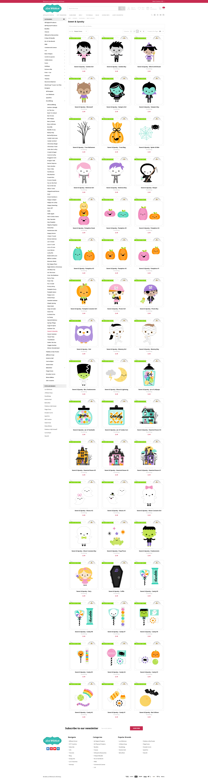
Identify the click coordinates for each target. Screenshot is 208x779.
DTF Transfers (61, 15)
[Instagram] (163, 14)
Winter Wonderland (53, 348)
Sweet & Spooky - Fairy (83, 591)
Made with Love (52, 255)
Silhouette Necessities (51, 35)
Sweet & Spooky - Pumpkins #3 (84, 268)
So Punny (50, 317)
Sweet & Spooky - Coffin (116, 591)
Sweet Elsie (49, 364)
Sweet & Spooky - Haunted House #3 (84, 470)
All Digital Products (50, 22)
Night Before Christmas (54, 267)
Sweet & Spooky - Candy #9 (149, 591)
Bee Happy (50, 118)
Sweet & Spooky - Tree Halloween (84, 147)
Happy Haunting (52, 205)
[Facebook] (154, 14)
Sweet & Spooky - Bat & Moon (149, 712)
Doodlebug (49, 101)
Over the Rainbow (52, 275)
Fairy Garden (51, 166)
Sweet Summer (52, 334)
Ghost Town (51, 188)
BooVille (49, 127)
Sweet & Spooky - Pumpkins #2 (116, 268)
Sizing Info (105, 15)
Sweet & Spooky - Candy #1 (116, 712)
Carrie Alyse (49, 361)
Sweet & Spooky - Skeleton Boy (116, 188)
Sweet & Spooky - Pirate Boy (149, 309)
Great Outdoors (52, 197)
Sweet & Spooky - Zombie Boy (116, 67)
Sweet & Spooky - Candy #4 (116, 672)
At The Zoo (50, 110)
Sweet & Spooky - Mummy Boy (149, 349)
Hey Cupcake (51, 219)
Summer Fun (51, 328)
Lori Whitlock (50, 94)
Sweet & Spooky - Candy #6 (149, 632)
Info (80, 15)
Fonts (46, 63)
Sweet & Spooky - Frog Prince (116, 551)
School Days (51, 297)
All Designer (49, 91)
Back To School (52, 113)
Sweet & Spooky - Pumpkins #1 (149, 268)
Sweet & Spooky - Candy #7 (116, 632)
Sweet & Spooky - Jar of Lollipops (149, 389)
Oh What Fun (51, 269)
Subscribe (72, 15)
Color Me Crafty (52, 149)
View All (47, 436)
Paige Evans (49, 371)
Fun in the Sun (51, 185)
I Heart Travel (51, 236)
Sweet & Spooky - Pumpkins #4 (149, 228)
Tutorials (89, 15)
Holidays (47, 66)
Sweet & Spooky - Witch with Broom (149, 67)
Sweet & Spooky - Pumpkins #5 (116, 228)
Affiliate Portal (48, 15)
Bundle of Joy (51, 130)
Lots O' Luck (51, 244)
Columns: (126, 31)
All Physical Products (51, 25)
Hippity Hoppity (52, 225)
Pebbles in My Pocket (52, 352)
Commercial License (51, 47)
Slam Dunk (50, 306)
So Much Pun (51, 314)
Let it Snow (50, 241)
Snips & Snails (51, 309)
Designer (47, 88)
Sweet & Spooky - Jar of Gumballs (84, 430)
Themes (47, 78)
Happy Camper (51, 200)
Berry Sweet (51, 121)
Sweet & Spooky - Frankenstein (149, 551)
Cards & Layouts (50, 57)
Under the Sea (51, 342)
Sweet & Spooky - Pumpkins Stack (84, 228)
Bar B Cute (50, 116)
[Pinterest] (157, 14)
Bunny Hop (50, 132)
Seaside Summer (52, 300)
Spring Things (51, 323)
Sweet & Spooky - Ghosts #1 (116, 510)
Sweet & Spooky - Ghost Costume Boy (84, 551)
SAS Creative (50, 380)
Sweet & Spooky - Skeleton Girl (84, 188)
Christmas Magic (52, 144)
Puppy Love (50, 295)
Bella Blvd (49, 367)
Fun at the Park (52, 183)
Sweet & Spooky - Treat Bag (116, 147)
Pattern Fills (48, 69)
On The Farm (51, 272)
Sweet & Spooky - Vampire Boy (149, 107)
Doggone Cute (51, 157)
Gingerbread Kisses (53, 191)
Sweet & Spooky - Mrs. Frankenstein (84, 389)
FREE (46, 44)
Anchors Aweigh (52, 107)
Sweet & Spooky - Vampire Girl (116, 107)
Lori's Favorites (117, 15)
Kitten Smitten (52, 239)
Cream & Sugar (52, 152)
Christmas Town (52, 146)
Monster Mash (51, 261)
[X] (151, 14)
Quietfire (49, 97)
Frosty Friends (51, 180)
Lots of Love (51, 247)
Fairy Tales (50, 169)
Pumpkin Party (51, 289)
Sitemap (71, 764)
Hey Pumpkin (51, 222)
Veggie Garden (51, 345)
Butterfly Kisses (52, 135)
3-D (46, 50)
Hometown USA (52, 230)
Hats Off (50, 208)
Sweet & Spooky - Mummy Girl (116, 349)
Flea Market (51, 174)
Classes (47, 32)
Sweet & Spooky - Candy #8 (84, 632)
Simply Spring (51, 303)
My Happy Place (52, 264)
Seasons (47, 75)
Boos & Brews (51, 124)
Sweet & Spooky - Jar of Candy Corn (116, 430)
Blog (97, 15)
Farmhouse (50, 172)
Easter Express (51, 163)
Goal (48, 194)
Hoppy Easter (51, 233)
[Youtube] (160, 14)
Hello (48, 211)
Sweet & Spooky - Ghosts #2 (84, 510)
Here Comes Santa (53, 216)
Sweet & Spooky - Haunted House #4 (149, 430)
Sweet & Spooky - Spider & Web (149, 147)
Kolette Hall (49, 358)
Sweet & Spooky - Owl (84, 349)
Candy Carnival (51, 141)
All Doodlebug (51, 104)
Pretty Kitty (51, 286)
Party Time (50, 278)
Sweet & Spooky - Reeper (149, 188)
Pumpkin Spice (51, 292)
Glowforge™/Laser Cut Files (53, 85)
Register (133, 9)
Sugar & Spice (51, 325)
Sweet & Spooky (52, 331)
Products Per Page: (153, 31)
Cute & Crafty (51, 155)
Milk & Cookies (51, 258)
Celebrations (48, 60)
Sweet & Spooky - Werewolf (84, 107)
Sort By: (71, 31)
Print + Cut (48, 72)
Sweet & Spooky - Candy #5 (84, 672)
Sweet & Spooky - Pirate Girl (116, 309)
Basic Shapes (48, 54)
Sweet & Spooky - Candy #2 (84, 712)
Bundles (47, 29)
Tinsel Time (50, 337)
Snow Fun (50, 311)
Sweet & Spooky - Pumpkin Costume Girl (84, 309)
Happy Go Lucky (52, 202)
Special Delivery (52, 320)
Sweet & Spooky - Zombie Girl (84, 67)
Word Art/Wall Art (50, 82)
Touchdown (51, 339)
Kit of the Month (50, 41)
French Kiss (50, 177)
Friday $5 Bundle (50, 38)
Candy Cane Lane (52, 138)
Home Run (50, 227)
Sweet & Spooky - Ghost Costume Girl (149, 510)
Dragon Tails (51, 160)
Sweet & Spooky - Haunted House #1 (149, 470)
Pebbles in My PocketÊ (51, 429)
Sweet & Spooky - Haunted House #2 (116, 470)
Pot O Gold (50, 283)
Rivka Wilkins (50, 377)
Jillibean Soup (50, 355)
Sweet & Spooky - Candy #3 (149, 672)
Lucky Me (50, 253)
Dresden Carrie (50, 374)
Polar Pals (50, 281)
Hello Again (50, 213)
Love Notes (50, 250)
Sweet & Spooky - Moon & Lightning (116, 389)
